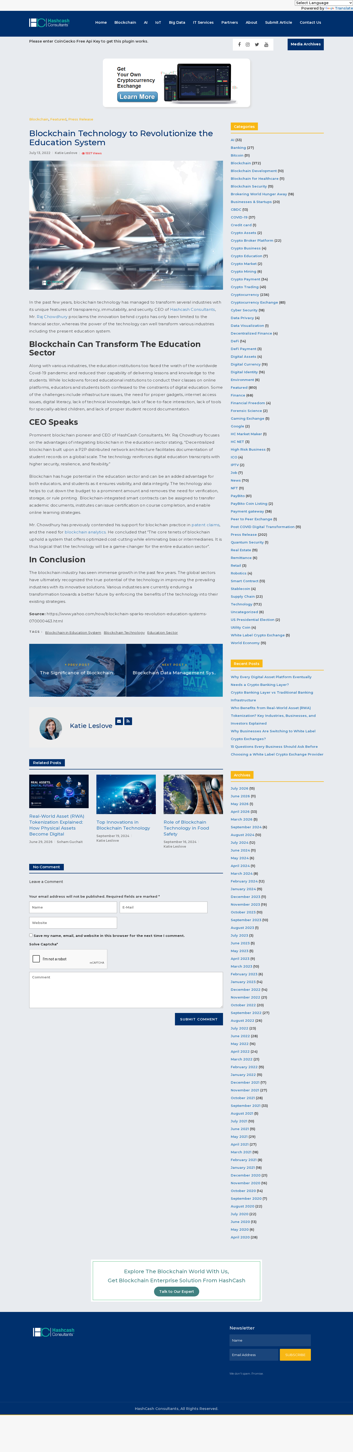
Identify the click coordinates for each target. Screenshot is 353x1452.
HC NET (237, 442)
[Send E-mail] (119, 721)
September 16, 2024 (180, 842)
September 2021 (245, 1106)
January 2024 (243, 889)
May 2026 (240, 804)
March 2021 (241, 1152)
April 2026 (240, 811)
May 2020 (240, 1229)
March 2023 (241, 966)
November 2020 (245, 1183)
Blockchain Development (254, 171)
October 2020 (243, 1191)
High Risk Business (248, 449)
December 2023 (245, 897)
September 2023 (246, 920)
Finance (238, 395)
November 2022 (245, 997)
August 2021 (242, 1113)
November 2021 (245, 1090)
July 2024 (239, 842)
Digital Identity (244, 372)
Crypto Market (244, 264)
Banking (238, 147)
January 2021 (243, 1167)
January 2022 (243, 1075)
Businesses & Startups (251, 202)
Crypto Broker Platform (252, 240)
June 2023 (240, 943)
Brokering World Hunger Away (259, 194)
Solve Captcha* (43, 944)
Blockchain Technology (124, 632)
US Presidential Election (252, 620)
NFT (234, 488)
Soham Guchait (70, 842)
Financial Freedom (248, 403)
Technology (241, 604)
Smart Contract (244, 581)
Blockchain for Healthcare (255, 178)
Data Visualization (247, 325)
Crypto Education (246, 256)
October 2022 (243, 1005)
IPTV (235, 465)
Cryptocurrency (245, 295)
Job (234, 473)
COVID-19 (239, 217)
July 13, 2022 (39, 153)
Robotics (239, 573)
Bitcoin (237, 155)
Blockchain (125, 22)
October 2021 (243, 1098)
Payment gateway (247, 511)
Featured (58, 119)
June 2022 (240, 1036)
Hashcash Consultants (192, 309)
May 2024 (240, 858)
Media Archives (306, 44)
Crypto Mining (243, 271)
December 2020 (245, 1175)
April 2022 (240, 1051)
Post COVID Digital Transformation (263, 527)
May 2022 (240, 1044)
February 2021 (244, 1160)
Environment (242, 380)
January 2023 (243, 982)
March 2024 (241, 873)
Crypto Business (246, 248)
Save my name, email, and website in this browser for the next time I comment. (109, 936)
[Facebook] (239, 44)
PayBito (238, 496)
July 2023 (239, 935)
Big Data (177, 22)
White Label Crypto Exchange (258, 635)
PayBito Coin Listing (249, 503)
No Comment (46, 866)
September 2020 (246, 1198)
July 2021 (239, 1121)
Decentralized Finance (251, 333)
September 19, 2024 (112, 836)
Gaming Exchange (247, 418)
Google (237, 426)
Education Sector (162, 632)
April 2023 (240, 958)
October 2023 (243, 912)
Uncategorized (244, 612)
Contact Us (310, 22)
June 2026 (240, 796)
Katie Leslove (66, 153)
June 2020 (240, 1222)
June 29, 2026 (40, 842)
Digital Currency (246, 364)
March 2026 (241, 819)
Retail (236, 565)
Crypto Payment (245, 279)
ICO (234, 457)
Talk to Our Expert (176, 1291)
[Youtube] (266, 44)
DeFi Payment (243, 349)
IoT (158, 22)
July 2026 (239, 788)
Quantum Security (247, 542)
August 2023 (242, 928)
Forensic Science (246, 411)
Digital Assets (243, 356)
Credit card (241, 225)
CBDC (236, 209)
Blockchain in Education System (73, 632)
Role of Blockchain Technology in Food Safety (186, 828)
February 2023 (244, 974)
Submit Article (278, 22)
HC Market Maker (246, 434)
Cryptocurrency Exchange (254, 302)
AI (146, 22)
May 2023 (239, 951)
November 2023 (245, 904)
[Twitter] (257, 44)
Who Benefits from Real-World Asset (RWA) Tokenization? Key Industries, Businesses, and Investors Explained (273, 715)
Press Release (80, 119)
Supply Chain (243, 596)
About (251, 22)
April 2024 (240, 866)
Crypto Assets (243, 233)
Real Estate (241, 550)
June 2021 (240, 1129)
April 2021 (240, 1144)
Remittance (241, 558)
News (236, 480)
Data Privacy (242, 318)
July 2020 (239, 1214)
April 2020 (240, 1237)
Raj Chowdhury (52, 316)
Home (101, 22)
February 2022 (244, 1067)
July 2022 (239, 1028)
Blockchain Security (249, 186)
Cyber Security (244, 310)
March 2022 (241, 1059)
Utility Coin (240, 627)
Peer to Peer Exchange (251, 519)
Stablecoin (240, 589)
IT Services (203, 22)
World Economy (245, 643)
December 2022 (245, 989)
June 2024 (240, 850)
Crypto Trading (245, 287)
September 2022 (246, 1013)
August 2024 (242, 835)
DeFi (235, 341)
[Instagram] (248, 44)
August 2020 (242, 1206)
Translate (344, 8)
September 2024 (246, 827)
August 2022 (242, 1020)
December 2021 (245, 1082)
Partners (229, 22)
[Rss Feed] (128, 721)
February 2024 (244, 881)
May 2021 (239, 1136)
